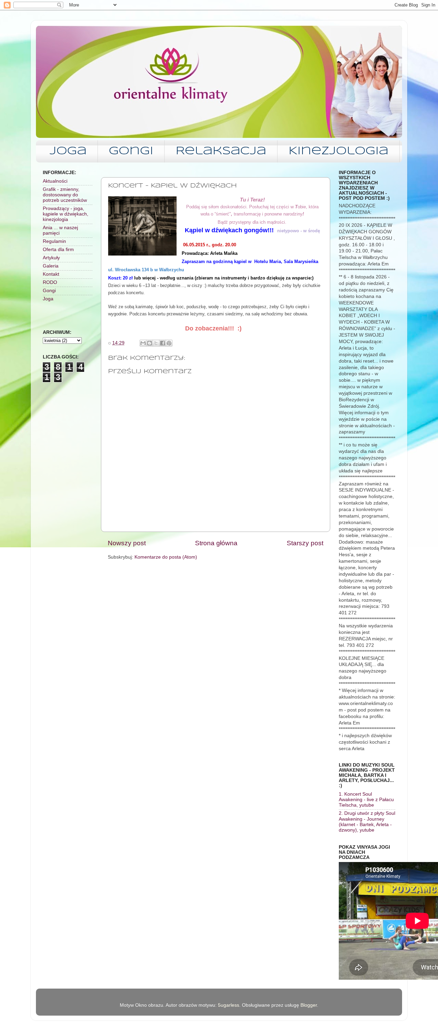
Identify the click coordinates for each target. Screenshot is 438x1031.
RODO (50, 282)
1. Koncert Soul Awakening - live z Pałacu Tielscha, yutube (366, 800)
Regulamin (54, 241)
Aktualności (55, 181)
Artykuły (51, 257)
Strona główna (216, 543)
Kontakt (51, 274)
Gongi (131, 151)
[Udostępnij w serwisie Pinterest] (169, 343)
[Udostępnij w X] (156, 343)
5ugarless (228, 1005)
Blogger (308, 1005)
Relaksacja (221, 151)
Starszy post (305, 543)
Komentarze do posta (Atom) (165, 557)
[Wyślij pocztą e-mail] (143, 343)
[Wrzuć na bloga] (149, 343)
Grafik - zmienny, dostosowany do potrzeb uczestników (65, 195)
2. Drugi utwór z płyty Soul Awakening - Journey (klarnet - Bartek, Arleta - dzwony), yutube (367, 822)
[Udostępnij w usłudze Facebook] (162, 343)
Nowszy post (127, 543)
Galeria (51, 266)
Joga (68, 151)
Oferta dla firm (58, 249)
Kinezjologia (338, 151)
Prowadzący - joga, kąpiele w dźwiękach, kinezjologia (65, 214)
